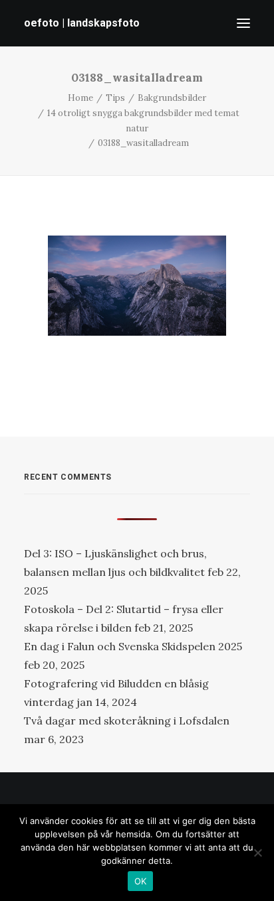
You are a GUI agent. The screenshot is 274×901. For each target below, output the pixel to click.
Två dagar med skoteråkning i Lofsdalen (126, 720)
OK (140, 881)
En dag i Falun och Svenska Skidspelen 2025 (133, 646)
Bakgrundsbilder (172, 98)
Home (80, 98)
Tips (115, 98)
